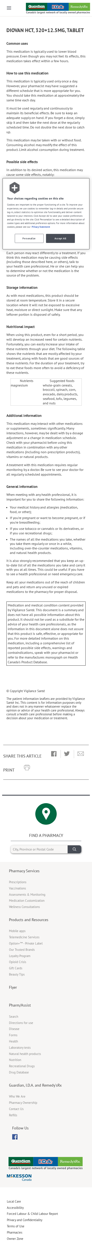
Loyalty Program (19, 956)
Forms (13, 1035)
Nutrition (15, 1060)
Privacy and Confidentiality (24, 1220)
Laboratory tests (20, 1047)
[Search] (74, 849)
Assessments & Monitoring (27, 894)
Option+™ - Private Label (26, 943)
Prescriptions (17, 882)
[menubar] (15, 1137)
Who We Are (17, 1096)
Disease (14, 1029)
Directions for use (21, 1023)
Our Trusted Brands (22, 950)
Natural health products (25, 1054)
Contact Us (16, 1109)
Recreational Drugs (22, 1066)
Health (13, 1041)
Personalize (29, 238)
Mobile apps (17, 931)
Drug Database (19, 1072)
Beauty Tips (17, 974)
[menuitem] (15, 1137)
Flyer (13, 987)
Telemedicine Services (24, 937)
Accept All (60, 238)
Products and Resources (28, 919)
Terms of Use (15, 1226)
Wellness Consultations (24, 907)
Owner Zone (15, 1239)
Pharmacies (14, 1232)
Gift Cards (15, 968)
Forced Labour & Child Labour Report (32, 1214)
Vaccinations (17, 888)
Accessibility (15, 1208)
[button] (54, 754)
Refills (13, 1115)
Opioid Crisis (17, 962)
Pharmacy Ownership (23, 1103)
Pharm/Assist (20, 1005)
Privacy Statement (41, 226)
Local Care (14, 1201)
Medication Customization (27, 900)
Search (13, 1016)
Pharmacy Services (24, 870)
